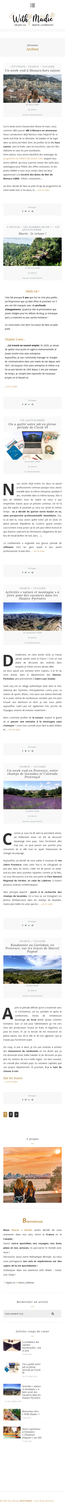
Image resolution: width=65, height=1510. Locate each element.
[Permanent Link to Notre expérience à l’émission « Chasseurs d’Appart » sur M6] (12, 1437)
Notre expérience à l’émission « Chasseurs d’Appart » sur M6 (31, 1433)
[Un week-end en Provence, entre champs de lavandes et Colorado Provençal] (32, 795)
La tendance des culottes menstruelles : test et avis (31, 1346)
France (34, 66)
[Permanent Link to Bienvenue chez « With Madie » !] (12, 1419)
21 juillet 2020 (32, 811)
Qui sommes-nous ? (37, 227)
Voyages (48, 66)
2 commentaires (32, 642)
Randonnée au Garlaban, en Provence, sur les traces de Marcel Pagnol (32, 948)
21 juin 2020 (32, 985)
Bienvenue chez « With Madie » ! (31, 1413)
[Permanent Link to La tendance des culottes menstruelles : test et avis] (12, 1350)
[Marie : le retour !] (32, 252)
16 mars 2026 (32, 104)
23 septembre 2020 (32, 632)
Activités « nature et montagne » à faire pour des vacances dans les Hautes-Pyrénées (32, 595)
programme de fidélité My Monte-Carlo (23, 158)
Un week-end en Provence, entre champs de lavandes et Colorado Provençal (32, 773)
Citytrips (18, 66)
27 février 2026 (32, 268)
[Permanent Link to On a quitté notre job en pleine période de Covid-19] (12, 1372)
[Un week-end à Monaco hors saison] (32, 89)
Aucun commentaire (32, 114)
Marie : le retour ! (32, 233)
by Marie (32, 109)
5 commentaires (32, 471)
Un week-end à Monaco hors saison (32, 70)
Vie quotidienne (40, 228)
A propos (13, 227)
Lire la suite (43, 190)
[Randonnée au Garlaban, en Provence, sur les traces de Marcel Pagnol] (32, 970)
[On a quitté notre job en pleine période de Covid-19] (32, 446)
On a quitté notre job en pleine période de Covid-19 (32, 425)
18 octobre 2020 (32, 461)
